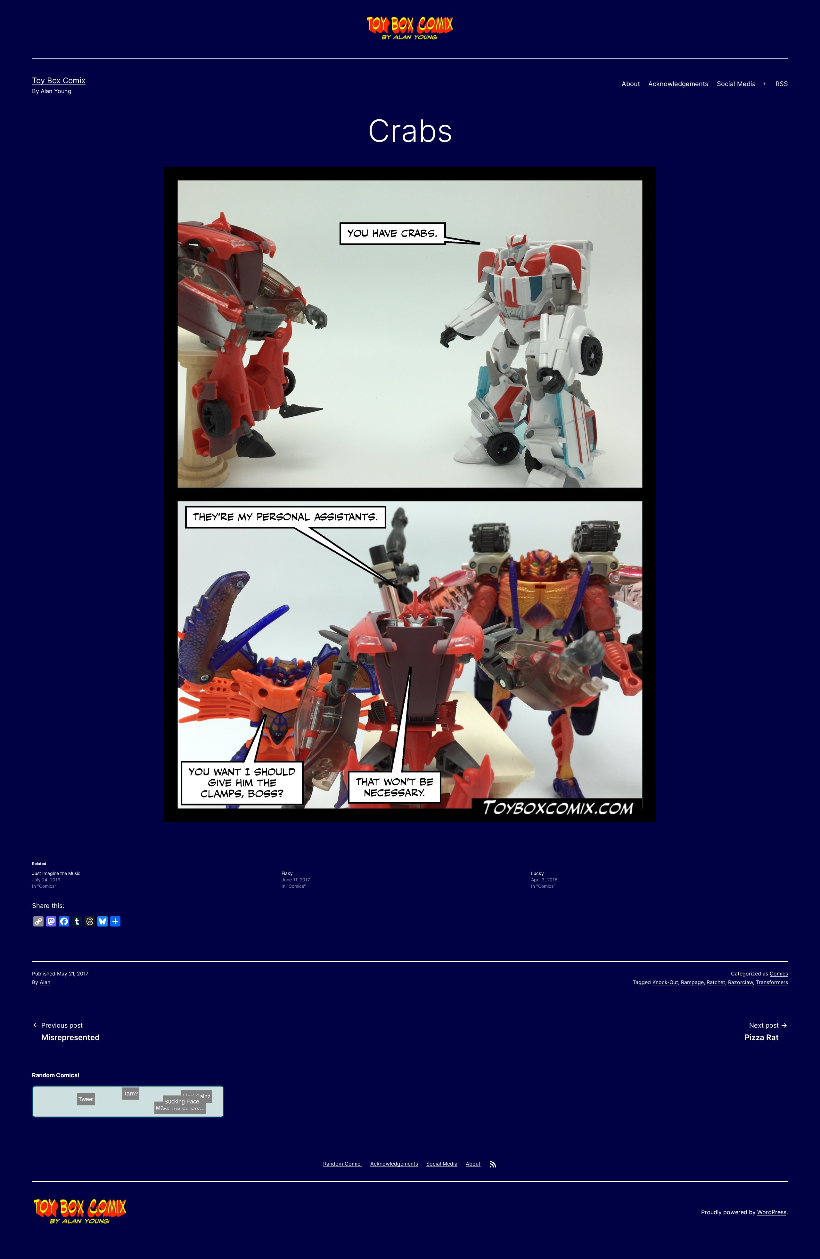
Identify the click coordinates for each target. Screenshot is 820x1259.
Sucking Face (110, 1108)
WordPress (771, 1212)
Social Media (736, 84)
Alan (45, 982)
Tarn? (101, 1107)
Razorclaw (740, 982)
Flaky (287, 873)
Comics (779, 973)
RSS (781, 84)
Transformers (772, 982)
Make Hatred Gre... (147, 1103)
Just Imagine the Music (56, 873)
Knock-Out (665, 982)
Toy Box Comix (59, 80)
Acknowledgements (678, 84)
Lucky (537, 873)
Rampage (692, 982)
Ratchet (716, 982)
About (631, 84)
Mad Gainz (192, 1103)
